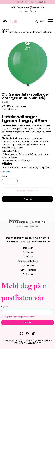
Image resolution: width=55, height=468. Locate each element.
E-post (4, 307)
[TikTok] (33, 333)
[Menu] (50, 21)
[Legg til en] (15, 181)
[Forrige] (4, 2)
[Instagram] (21, 333)
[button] (14, 21)
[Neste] (51, 2)
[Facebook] (27, 333)
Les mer (6, 172)
